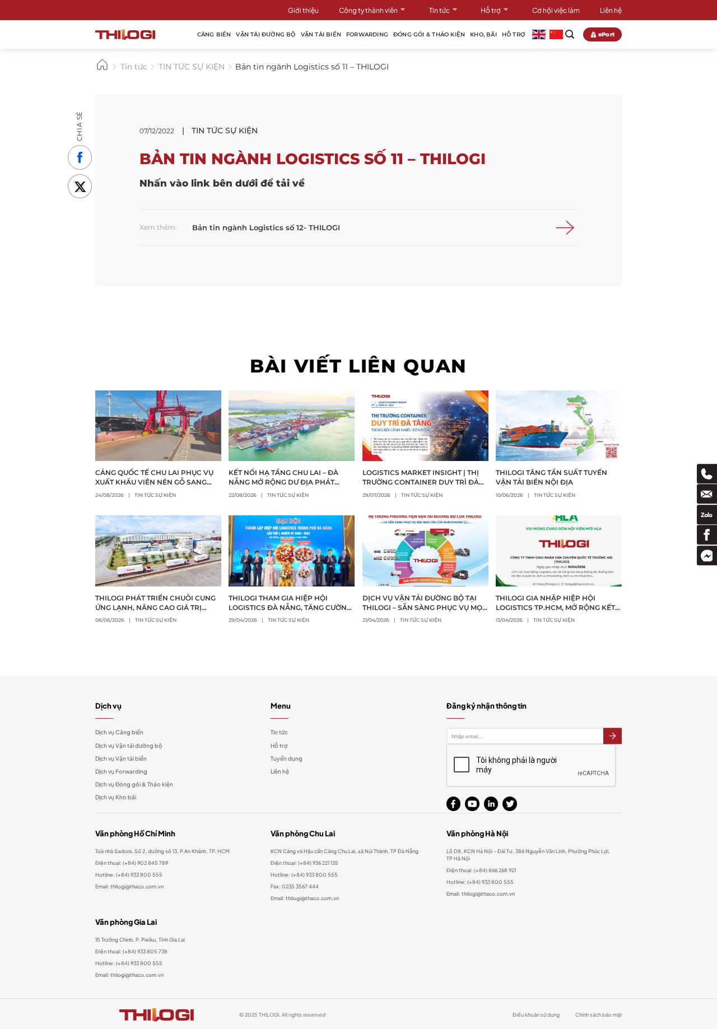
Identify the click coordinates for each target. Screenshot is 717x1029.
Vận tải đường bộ (265, 34)
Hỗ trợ (491, 10)
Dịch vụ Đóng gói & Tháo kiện (134, 784)
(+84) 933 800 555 (139, 874)
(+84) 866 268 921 (495, 870)
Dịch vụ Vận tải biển (121, 758)
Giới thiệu (303, 10)
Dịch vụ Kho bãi (115, 797)
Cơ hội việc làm (556, 10)
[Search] (569, 35)
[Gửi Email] (707, 494)
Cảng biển (214, 34)
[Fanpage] (707, 534)
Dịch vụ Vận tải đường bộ (128, 745)
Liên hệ (611, 10)
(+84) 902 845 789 (145, 862)
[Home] (102, 69)
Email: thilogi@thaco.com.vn (305, 898)
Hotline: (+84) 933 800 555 (128, 963)
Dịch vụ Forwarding (121, 771)
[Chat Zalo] (707, 514)
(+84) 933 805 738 (145, 951)
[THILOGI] (125, 34)
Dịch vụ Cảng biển (119, 732)
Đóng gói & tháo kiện (429, 34)
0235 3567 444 (300, 886)
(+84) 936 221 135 (318, 862)
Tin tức (439, 10)
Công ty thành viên (368, 10)
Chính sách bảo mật (598, 1014)
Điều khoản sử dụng (536, 1014)
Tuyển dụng (286, 758)
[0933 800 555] (707, 473)
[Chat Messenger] (707, 555)
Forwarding (367, 34)
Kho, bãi (483, 34)
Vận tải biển (321, 34)
